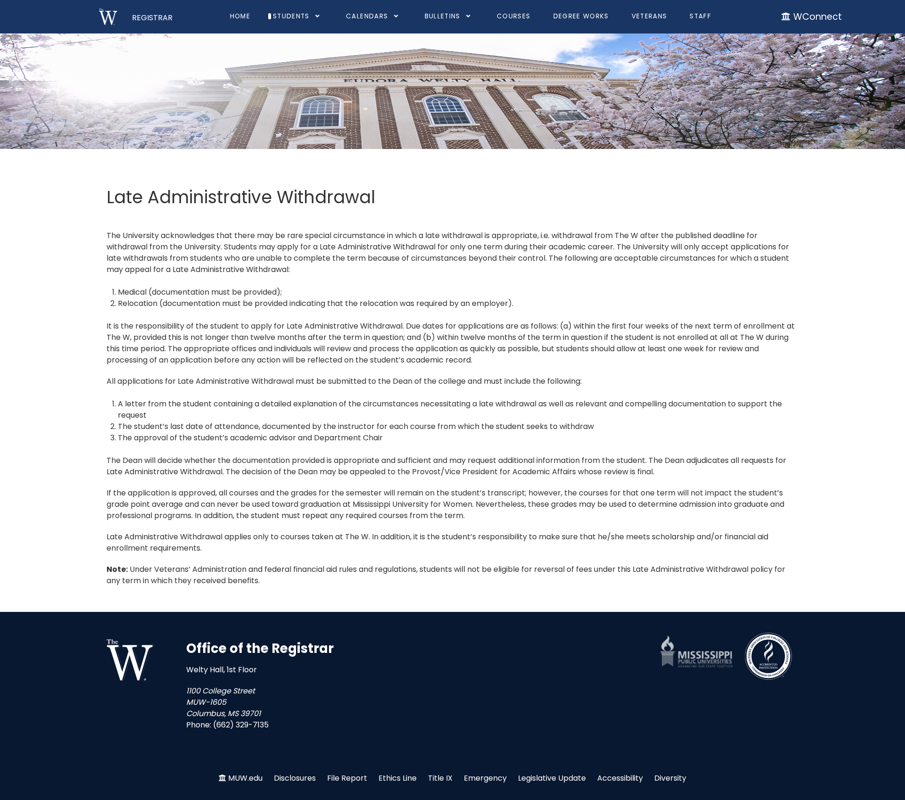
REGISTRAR (152, 17)
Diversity (670, 778)
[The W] (130, 660)
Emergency (485, 778)
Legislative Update (552, 778)
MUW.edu (245, 778)
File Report (347, 778)
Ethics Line (397, 778)
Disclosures (295, 778)
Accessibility (620, 778)
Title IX (440, 778)
